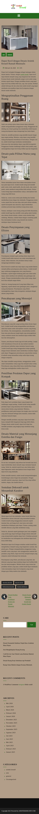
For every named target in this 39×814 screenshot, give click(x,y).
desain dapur (19, 582)
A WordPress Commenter (10, 684)
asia (3, 54)
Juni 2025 (9, 739)
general (10, 54)
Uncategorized (11, 779)
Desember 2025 (11, 719)
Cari (6, 618)
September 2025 (11, 729)
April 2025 (10, 745)
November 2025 (11, 723)
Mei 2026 (9, 703)
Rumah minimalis (22, 586)
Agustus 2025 (11, 732)
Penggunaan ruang (8, 586)
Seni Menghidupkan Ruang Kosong (14, 650)
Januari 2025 (10, 752)
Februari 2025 (11, 749)
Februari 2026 (11, 713)
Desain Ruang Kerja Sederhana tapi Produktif (16, 660)
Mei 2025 (9, 742)
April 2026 (10, 706)
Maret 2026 (10, 710)
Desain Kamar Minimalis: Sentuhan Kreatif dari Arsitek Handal (26, 599)
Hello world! (29, 684)
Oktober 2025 (11, 726)
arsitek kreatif (24, 74)
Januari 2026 (10, 716)
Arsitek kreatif (7, 582)
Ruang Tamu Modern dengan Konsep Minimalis (17, 665)
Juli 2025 (9, 736)
